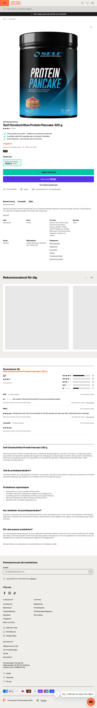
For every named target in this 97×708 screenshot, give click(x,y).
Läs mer (6, 215)
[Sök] (4, 9)
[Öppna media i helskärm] (48, 70)
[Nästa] (91, 277)
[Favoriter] (87, 3)
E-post (5, 567)
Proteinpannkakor (56, 256)
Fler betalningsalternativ (48, 185)
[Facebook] (4, 593)
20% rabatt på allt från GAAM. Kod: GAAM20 (50, 14)
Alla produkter (55, 243)
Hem (4, 19)
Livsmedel (12, 19)
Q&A (31, 201)
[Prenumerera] (90, 571)
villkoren (33, 579)
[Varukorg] (92, 3)
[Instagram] (9, 593)
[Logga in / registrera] (82, 3)
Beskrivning (9, 201)
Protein (52, 253)
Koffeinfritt (53, 247)
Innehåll (22, 201)
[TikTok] (14, 593)
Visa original (90, 403)
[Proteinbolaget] (16, 3)
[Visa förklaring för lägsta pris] (23, 147)
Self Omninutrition (10, 122)
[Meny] (4, 3)
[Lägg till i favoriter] (91, 27)
